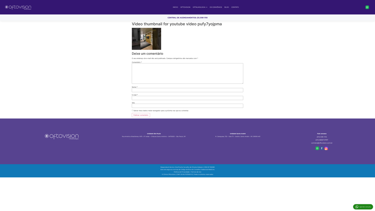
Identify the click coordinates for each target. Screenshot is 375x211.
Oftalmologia (199, 7)
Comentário (137, 62)
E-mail (135, 95)
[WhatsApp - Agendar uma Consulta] (367, 7)
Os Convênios (216, 7)
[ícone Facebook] (322, 148)
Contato (235, 7)
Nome (135, 87)
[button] (200, 7)
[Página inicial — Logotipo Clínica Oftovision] (19, 7)
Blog (226, 7)
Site (133, 103)
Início (175, 7)
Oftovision (185, 7)
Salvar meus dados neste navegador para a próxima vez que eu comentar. (161, 110)
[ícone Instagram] (326, 148)
